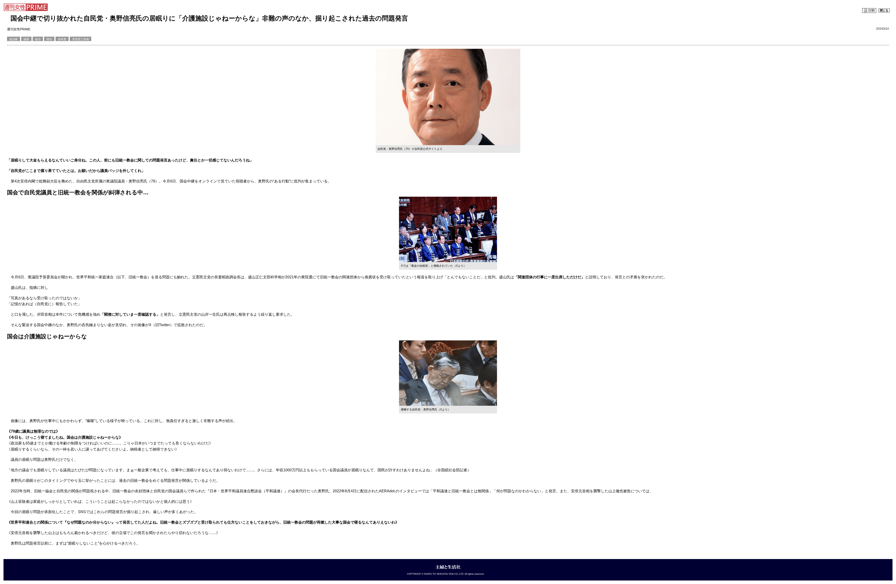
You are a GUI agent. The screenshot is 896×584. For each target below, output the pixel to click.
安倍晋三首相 (80, 39)
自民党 (62, 39)
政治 (38, 39)
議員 (26, 39)
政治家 (13, 39)
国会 (49, 39)
